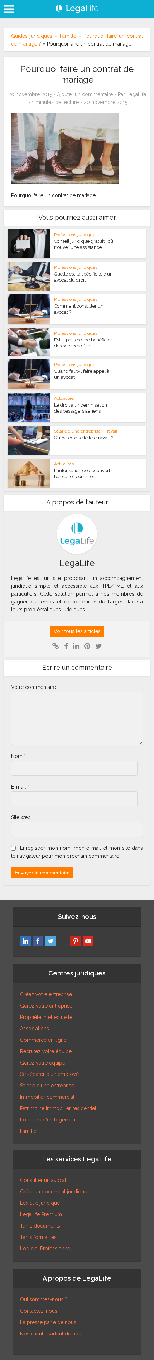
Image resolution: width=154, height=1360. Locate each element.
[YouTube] (88, 941)
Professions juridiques (75, 234)
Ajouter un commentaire (85, 94)
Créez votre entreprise (46, 994)
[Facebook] (38, 941)
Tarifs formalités (38, 1237)
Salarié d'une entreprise (77, 431)
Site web (21, 817)
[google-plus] (63, 941)
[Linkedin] (25, 941)
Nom (18, 756)
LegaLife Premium (41, 1214)
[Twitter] (50, 941)
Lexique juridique (40, 1203)
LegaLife (136, 94)
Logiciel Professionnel (46, 1248)
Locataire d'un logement (48, 1120)
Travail (111, 431)
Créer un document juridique (53, 1191)
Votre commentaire (33, 687)
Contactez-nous (38, 1311)
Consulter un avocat (43, 1180)
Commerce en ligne (43, 1040)
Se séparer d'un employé (49, 1074)
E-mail (20, 787)
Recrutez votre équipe (46, 1051)
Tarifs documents (40, 1226)
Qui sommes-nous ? (43, 1299)
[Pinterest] (75, 941)
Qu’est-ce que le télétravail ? (83, 437)
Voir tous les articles (77, 631)
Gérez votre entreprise (46, 1006)
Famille (68, 36)
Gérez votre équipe (42, 1063)
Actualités (64, 398)
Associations (34, 1028)
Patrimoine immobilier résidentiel (58, 1108)
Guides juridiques (31, 36)
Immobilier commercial (47, 1097)
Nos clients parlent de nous (52, 1334)
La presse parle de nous (48, 1322)
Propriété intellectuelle (46, 1017)
